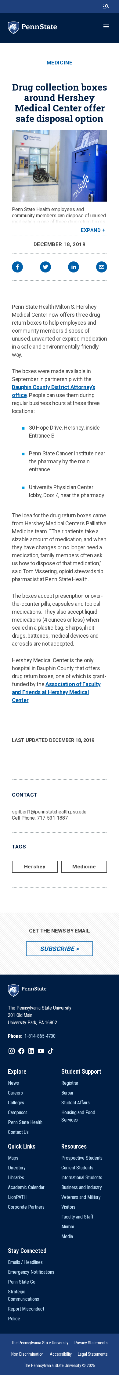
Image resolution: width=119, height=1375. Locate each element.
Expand (91, 230)
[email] (101, 267)
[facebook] (17, 267)
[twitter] (45, 267)
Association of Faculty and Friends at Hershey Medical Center (56, 692)
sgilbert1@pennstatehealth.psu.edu (49, 812)
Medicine (59, 63)
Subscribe (57, 948)
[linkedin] (73, 267)
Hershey (35, 866)
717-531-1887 (52, 818)
